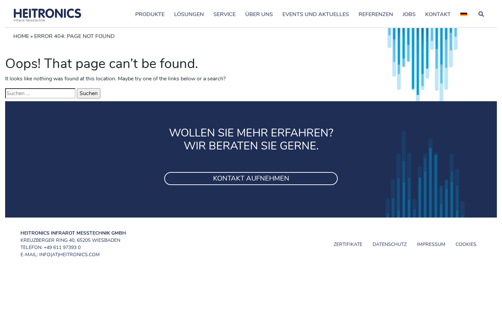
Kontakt (438, 14)
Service (224, 14)
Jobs (409, 14)
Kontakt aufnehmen (251, 178)
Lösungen (189, 14)
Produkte (150, 14)
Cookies (466, 244)
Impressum (431, 244)
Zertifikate (348, 244)
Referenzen (376, 14)
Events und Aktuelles (315, 14)
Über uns (259, 14)
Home (21, 36)
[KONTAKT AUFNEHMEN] (251, 170)
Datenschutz (390, 244)
